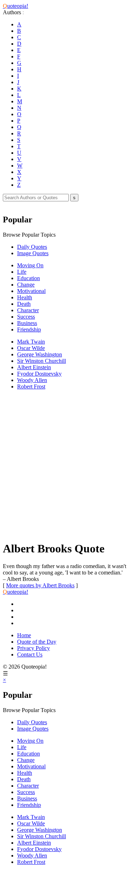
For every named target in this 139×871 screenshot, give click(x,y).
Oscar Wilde (31, 348)
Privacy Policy (33, 648)
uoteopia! (15, 6)
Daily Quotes (32, 247)
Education (28, 278)
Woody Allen (32, 380)
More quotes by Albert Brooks (40, 585)
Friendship (29, 329)
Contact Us (29, 654)
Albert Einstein (34, 367)
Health (24, 297)
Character (28, 310)
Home (24, 635)
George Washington (39, 354)
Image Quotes (32, 253)
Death (24, 304)
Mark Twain (31, 342)
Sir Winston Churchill (41, 361)
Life (21, 272)
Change (26, 285)
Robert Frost (31, 386)
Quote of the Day (36, 642)
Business (27, 323)
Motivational (31, 291)
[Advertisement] (69, 465)
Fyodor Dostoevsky (39, 374)
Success (26, 317)
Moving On (30, 265)
